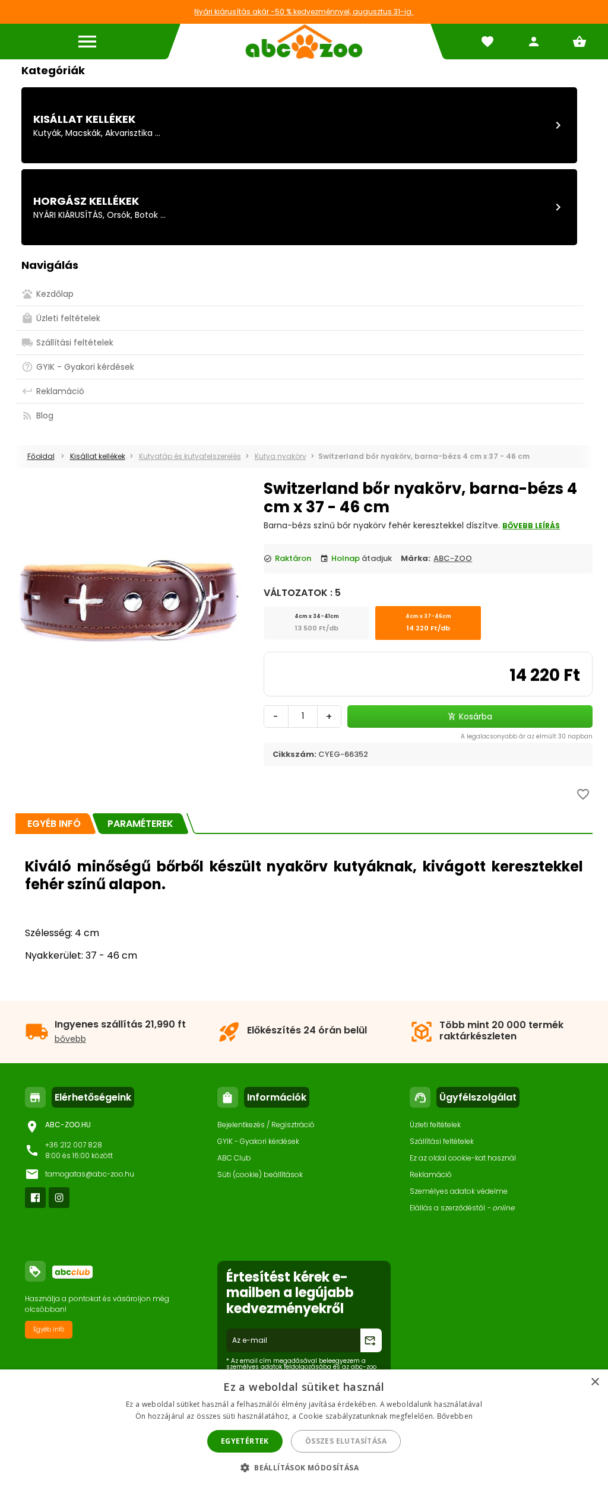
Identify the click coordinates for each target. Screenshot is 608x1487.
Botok (146, 215)
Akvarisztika (129, 133)
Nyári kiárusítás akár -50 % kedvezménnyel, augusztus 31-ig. (303, 12)
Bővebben (455, 1416)
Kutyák (47, 133)
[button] (304, 1467)
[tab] (54, 823)
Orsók (119, 215)
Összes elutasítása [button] (346, 1441)
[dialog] (304, 1428)
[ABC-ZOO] (303, 41)
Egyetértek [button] (245, 1441)
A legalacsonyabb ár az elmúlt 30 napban (527, 736)
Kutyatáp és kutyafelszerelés (190, 456)
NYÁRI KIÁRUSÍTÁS (68, 215)
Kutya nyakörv (280, 456)
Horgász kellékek (86, 201)
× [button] (594, 1382)
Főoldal (41, 456)
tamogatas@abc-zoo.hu (89, 1174)
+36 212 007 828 (73, 1145)
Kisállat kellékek (84, 119)
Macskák (83, 133)
